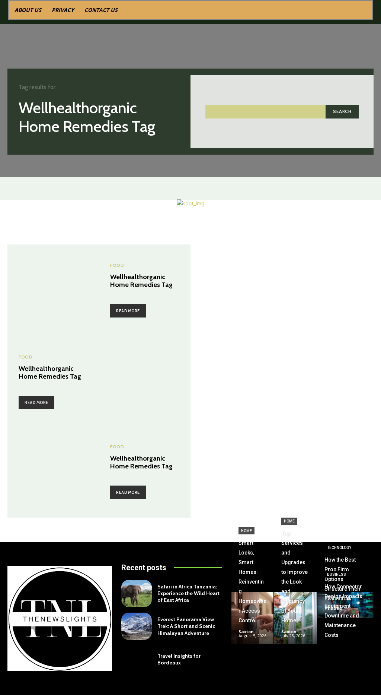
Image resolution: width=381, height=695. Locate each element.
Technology (339, 548)
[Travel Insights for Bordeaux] (136, 659)
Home (246, 531)
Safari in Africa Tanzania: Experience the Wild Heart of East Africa (188, 593)
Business (336, 574)
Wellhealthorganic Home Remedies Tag (141, 281)
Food (117, 265)
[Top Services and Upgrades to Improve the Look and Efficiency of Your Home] (295, 618)
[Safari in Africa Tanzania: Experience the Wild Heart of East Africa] (136, 593)
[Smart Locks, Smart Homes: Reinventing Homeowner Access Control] (252, 618)
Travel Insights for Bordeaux (179, 659)
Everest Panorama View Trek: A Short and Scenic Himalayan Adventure (186, 626)
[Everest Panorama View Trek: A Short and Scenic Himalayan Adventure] (136, 626)
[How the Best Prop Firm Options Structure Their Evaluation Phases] (345, 605)
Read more (128, 310)
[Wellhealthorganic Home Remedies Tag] (53, 290)
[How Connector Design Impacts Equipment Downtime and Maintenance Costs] (345, 632)
